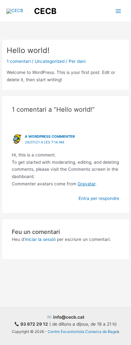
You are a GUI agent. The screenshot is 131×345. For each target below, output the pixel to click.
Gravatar (86, 183)
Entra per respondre (99, 198)
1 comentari (19, 61)
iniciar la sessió (40, 239)
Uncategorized (50, 61)
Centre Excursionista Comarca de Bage (82, 331)
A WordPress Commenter (50, 136)
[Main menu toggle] (118, 11)
